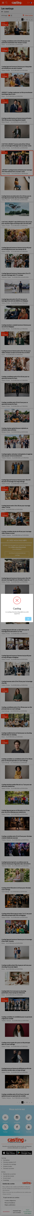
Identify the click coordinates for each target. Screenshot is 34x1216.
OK (28, 619)
